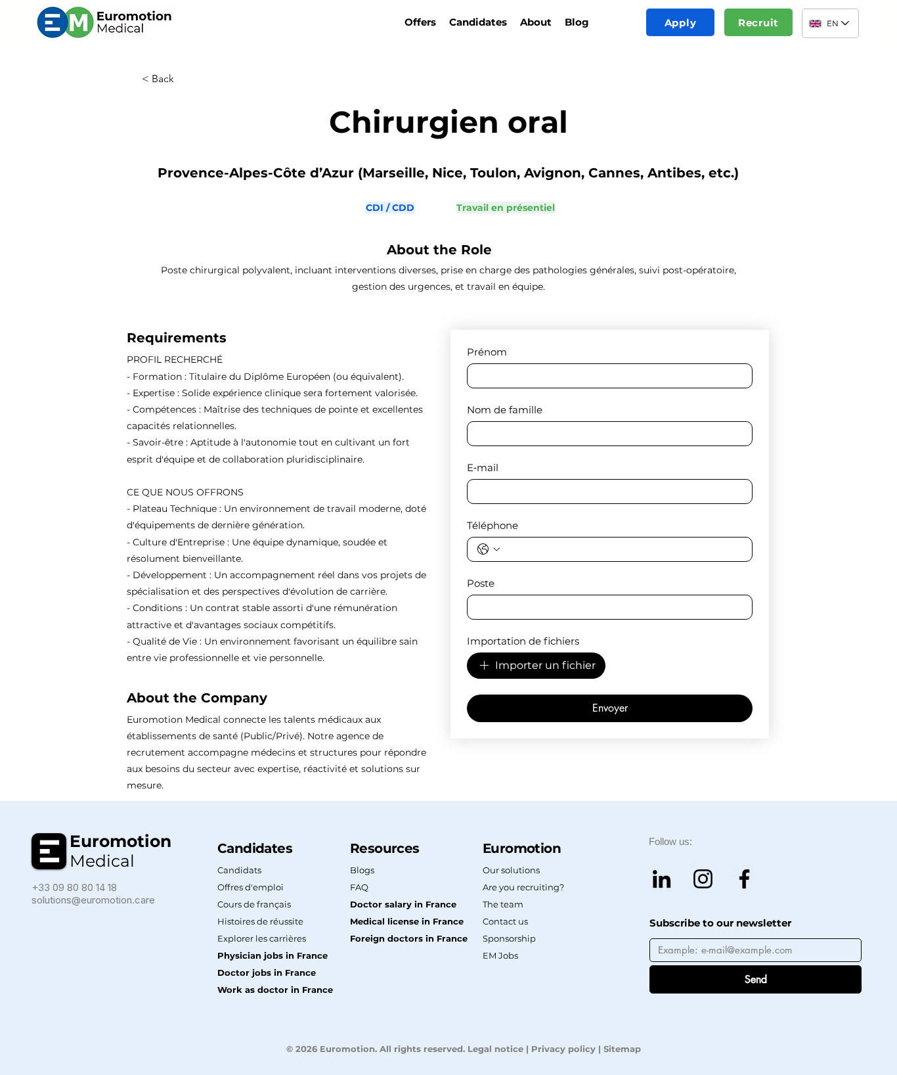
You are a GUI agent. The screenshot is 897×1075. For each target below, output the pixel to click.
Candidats (239, 870)
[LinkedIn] (661, 879)
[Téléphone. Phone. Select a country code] (488, 549)
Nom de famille (504, 410)
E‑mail (482, 468)
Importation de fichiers (523, 641)
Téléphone (492, 526)
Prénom (487, 352)
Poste (480, 583)
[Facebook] (744, 879)
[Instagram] (703, 879)
